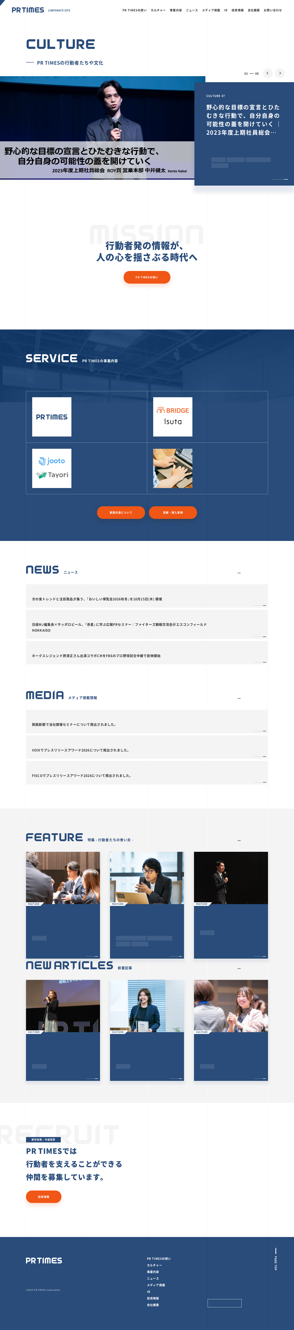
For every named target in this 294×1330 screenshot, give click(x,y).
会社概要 (254, 10)
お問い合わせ (273, 10)
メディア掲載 (211, 10)
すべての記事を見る (255, 573)
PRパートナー (210, 455)
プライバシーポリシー (222, 1258)
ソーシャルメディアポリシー (226, 1265)
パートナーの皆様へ (220, 1292)
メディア (206, 403)
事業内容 (176, 10)
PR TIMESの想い (135, 10)
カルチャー (158, 10)
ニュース (192, 10)
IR (226, 10)
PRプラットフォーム (95, 403)
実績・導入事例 (173, 512)
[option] (147, 128)
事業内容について (121, 512)
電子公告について (219, 1272)
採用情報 (238, 10)
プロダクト (87, 455)
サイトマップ (216, 1278)
